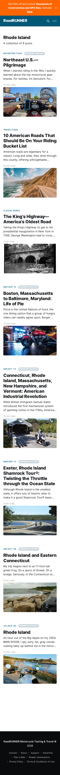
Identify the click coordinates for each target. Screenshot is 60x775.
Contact (13, 752)
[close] (56, 8)
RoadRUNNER (15, 20)
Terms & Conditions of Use (41, 761)
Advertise (48, 752)
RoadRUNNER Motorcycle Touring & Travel (29, 741)
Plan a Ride (19, 757)
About (24, 752)
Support (35, 752)
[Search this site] (48, 21)
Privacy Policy (16, 761)
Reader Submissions (39, 757)
